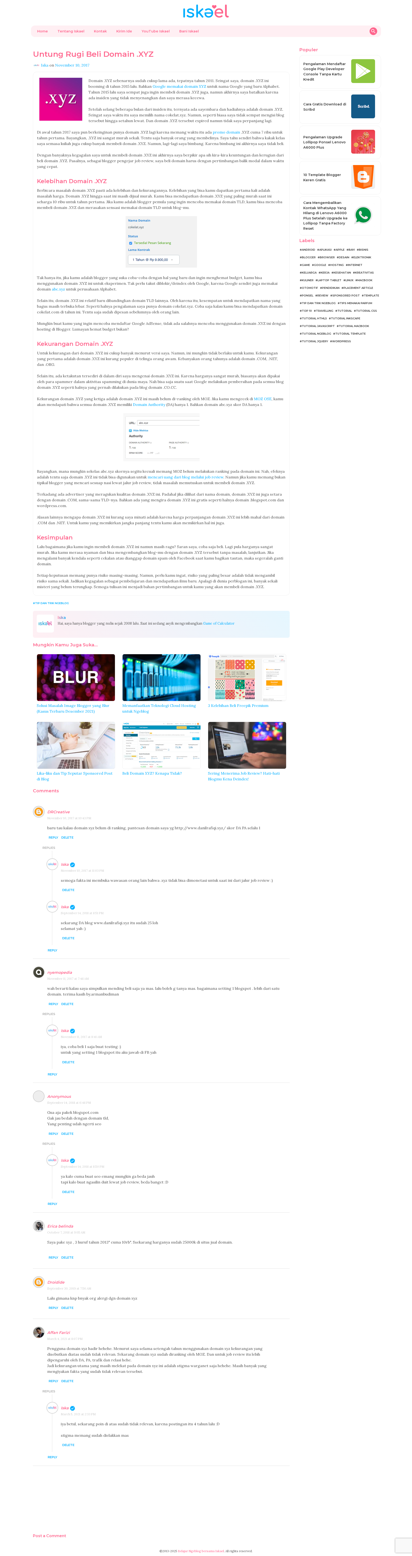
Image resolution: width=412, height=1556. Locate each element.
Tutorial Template (350, 333)
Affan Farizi (58, 1332)
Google (320, 265)
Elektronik (362, 257)
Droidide (55, 1282)
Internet (355, 265)
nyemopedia (59, 972)
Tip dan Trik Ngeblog (52, 603)
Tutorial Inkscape (345, 318)
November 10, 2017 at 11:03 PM (82, 871)
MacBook (364, 280)
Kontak (100, 31)
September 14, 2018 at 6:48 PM (69, 1103)
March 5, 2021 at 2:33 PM (78, 1414)
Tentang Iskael (70, 31)
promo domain (226, 132)
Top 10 (307, 310)
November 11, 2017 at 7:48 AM (68, 979)
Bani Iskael (189, 31)
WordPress (341, 341)
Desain (344, 257)
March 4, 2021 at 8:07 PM (65, 1339)
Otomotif (310, 288)
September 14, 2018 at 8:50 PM (82, 1167)
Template (371, 295)
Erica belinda (60, 1226)
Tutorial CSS (366, 310)
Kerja (325, 272)
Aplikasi (325, 249)
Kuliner (308, 280)
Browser (327, 257)
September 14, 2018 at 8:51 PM (82, 913)
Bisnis (363, 249)
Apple (340, 249)
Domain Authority (149, 404)
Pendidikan (331, 288)
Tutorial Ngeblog (316, 333)
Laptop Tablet (329, 280)
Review (322, 295)
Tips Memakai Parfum (356, 303)
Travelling (324, 310)
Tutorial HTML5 (314, 318)
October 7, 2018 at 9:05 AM (66, 1232)
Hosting (337, 265)
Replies (48, 848)
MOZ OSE (263, 398)
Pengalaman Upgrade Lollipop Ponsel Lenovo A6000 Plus (324, 142)
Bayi (352, 249)
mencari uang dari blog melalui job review (185, 477)
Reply (53, 838)
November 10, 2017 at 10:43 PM (69, 818)
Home (42, 31)
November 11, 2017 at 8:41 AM (81, 1037)
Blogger (309, 257)
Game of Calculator (219, 623)
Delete (67, 838)
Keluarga (309, 272)
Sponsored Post (346, 295)
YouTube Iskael (156, 31)
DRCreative (58, 812)
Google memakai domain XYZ (179, 86)
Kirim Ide (124, 31)
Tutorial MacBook (354, 326)
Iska (65, 864)
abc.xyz (58, 289)
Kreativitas (364, 272)
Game (306, 265)
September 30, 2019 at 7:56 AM (69, 1288)
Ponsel (307, 295)
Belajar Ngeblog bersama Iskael (201, 1551)
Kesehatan (342, 272)
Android (308, 249)
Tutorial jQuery (315, 341)
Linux (349, 280)
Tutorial (344, 310)
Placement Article (358, 288)
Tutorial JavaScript (318, 326)
